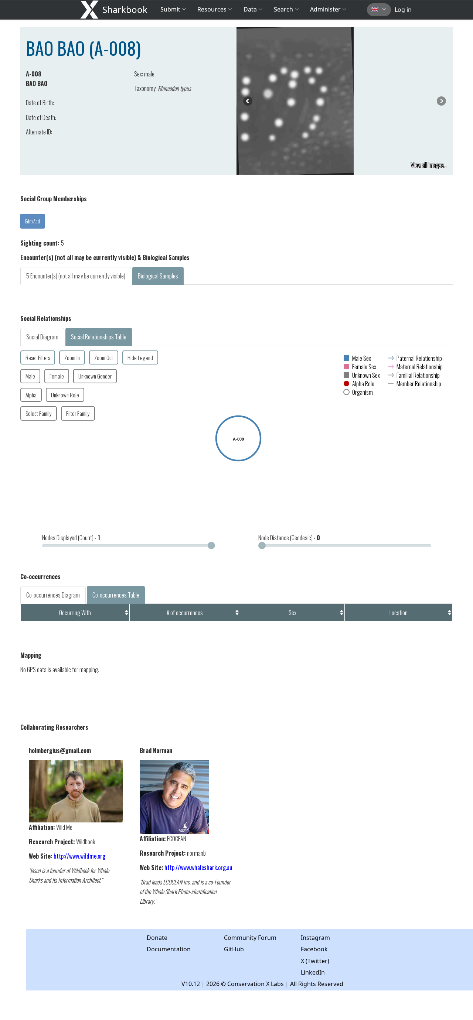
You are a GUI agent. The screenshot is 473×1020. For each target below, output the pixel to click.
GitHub (234, 949)
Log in (403, 10)
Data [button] (251, 9)
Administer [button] (325, 9)
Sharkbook (124, 9)
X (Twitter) (315, 961)
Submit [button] (171, 9)
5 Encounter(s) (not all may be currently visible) (75, 275)
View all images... (429, 165)
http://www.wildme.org (79, 856)
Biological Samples (158, 275)
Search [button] (283, 9)
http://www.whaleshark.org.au (198, 867)
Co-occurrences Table (115, 595)
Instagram (315, 938)
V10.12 (190, 984)
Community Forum (250, 938)
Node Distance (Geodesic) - (289, 537)
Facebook (314, 949)
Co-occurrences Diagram (53, 595)
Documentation (169, 949)
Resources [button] (212, 9)
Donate (157, 938)
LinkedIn (313, 972)
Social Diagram (42, 336)
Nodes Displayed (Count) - (71, 537)
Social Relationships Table (98, 336)
